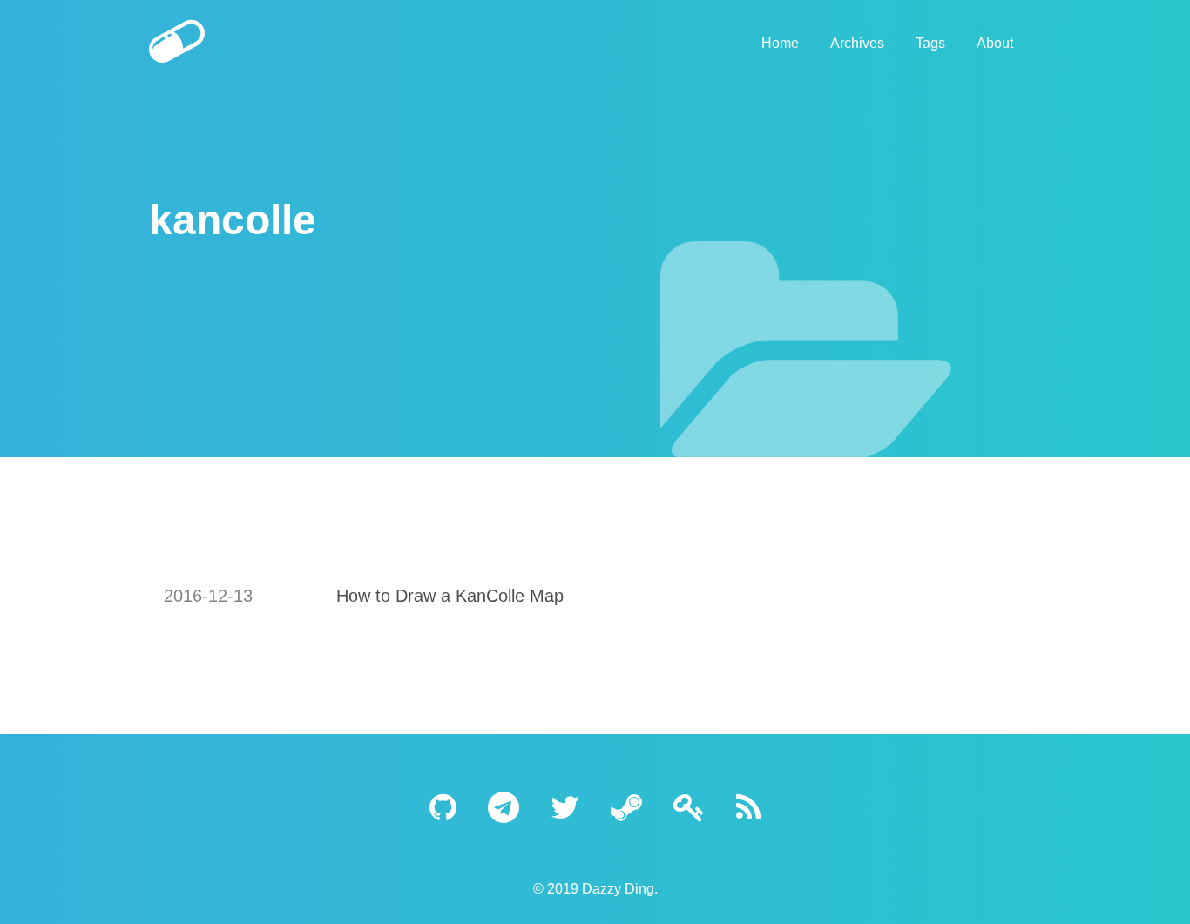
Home (780, 43)
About (995, 43)
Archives (857, 43)
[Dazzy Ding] (260, 43)
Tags (930, 43)
